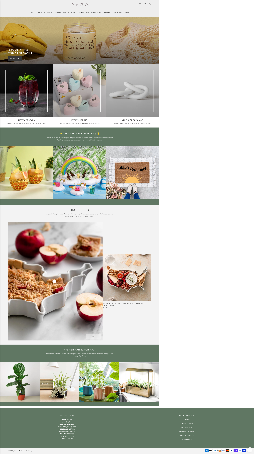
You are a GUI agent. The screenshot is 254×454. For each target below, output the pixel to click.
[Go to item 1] (54, 281)
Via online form (67, 422)
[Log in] (144, 4)
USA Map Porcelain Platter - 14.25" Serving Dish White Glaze (124, 304)
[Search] (140, 4)
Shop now (15, 58)
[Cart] (149, 4)
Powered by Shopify (26, 451)
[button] (88, 336)
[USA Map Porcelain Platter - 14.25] (127, 277)
